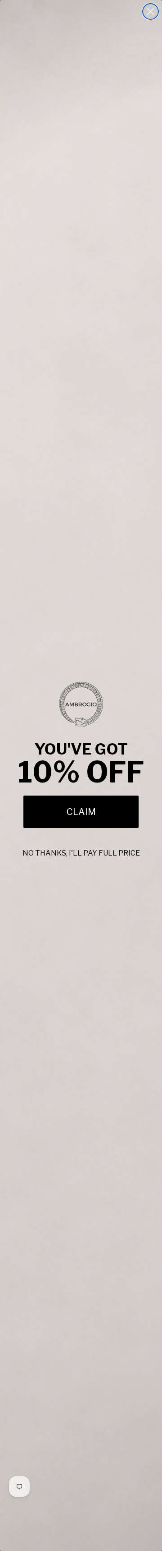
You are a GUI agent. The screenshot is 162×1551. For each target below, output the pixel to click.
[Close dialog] (150, 11)
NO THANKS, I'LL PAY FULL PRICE (81, 853)
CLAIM (81, 811)
